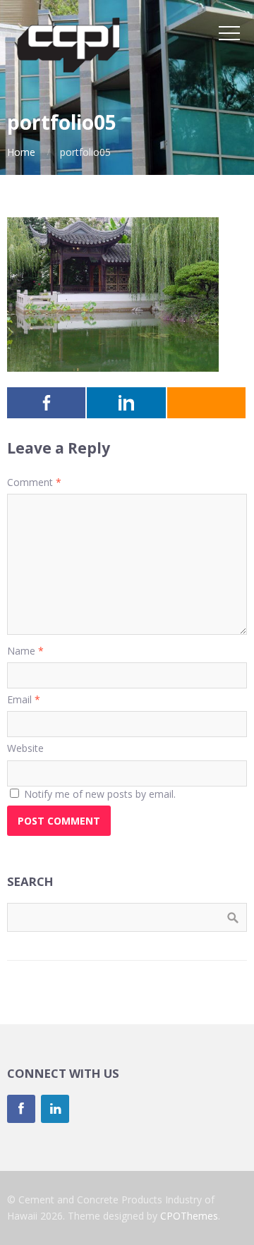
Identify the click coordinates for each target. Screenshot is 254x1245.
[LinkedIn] (55, 1109)
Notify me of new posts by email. (100, 794)
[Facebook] (21, 1109)
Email (23, 699)
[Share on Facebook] (47, 402)
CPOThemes (189, 1215)
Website (25, 748)
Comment (34, 482)
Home (21, 152)
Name (25, 650)
